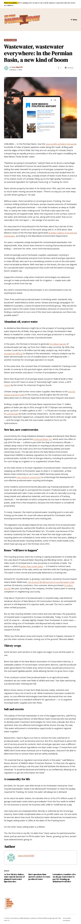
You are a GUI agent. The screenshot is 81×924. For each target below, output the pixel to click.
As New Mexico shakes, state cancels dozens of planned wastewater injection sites (14, 878)
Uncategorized (10, 40)
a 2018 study (12, 413)
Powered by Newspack (67, 919)
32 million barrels (58, 344)
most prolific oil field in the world (61, 144)
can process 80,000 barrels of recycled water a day (51, 582)
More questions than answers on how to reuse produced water (39, 876)
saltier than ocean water (31, 566)
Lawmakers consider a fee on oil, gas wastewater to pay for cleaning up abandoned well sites (64, 878)
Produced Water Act (42, 439)
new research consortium (29, 477)
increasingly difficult (13, 353)
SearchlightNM (17, 67)
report (7, 385)
